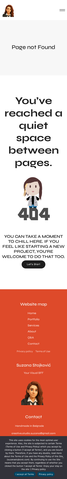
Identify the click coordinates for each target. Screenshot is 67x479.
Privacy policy (39, 469)
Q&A (31, 337)
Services (33, 325)
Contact (33, 343)
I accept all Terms (25, 474)
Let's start (33, 264)
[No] (63, 457)
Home (32, 313)
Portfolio (34, 319)
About (32, 331)
